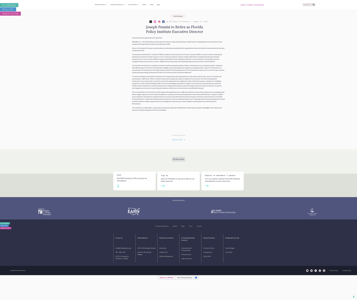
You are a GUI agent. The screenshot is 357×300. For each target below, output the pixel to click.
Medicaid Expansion (166, 256)
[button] (101, 3)
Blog (158, 4)
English (243, 5)
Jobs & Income (186, 258)
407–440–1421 (120, 252)
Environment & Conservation (186, 249)
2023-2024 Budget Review (146, 248)
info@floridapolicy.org (123, 248)
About (151, 4)
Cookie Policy (346, 270)
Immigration (207, 252)
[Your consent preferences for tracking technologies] (354, 297)
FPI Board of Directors (179, 21)
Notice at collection (167, 277)
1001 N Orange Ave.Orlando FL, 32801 (122, 257)
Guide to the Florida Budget (144, 253)
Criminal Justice (208, 248)
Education (162, 248)
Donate (144, 4)
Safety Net (207, 256)
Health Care (163, 252)
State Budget (230, 248)
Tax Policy (228, 252)
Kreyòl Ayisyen (259, 5)
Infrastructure (186, 254)
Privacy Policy (333, 270)
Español (250, 5)
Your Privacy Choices (184, 277)
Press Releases (178, 16)
